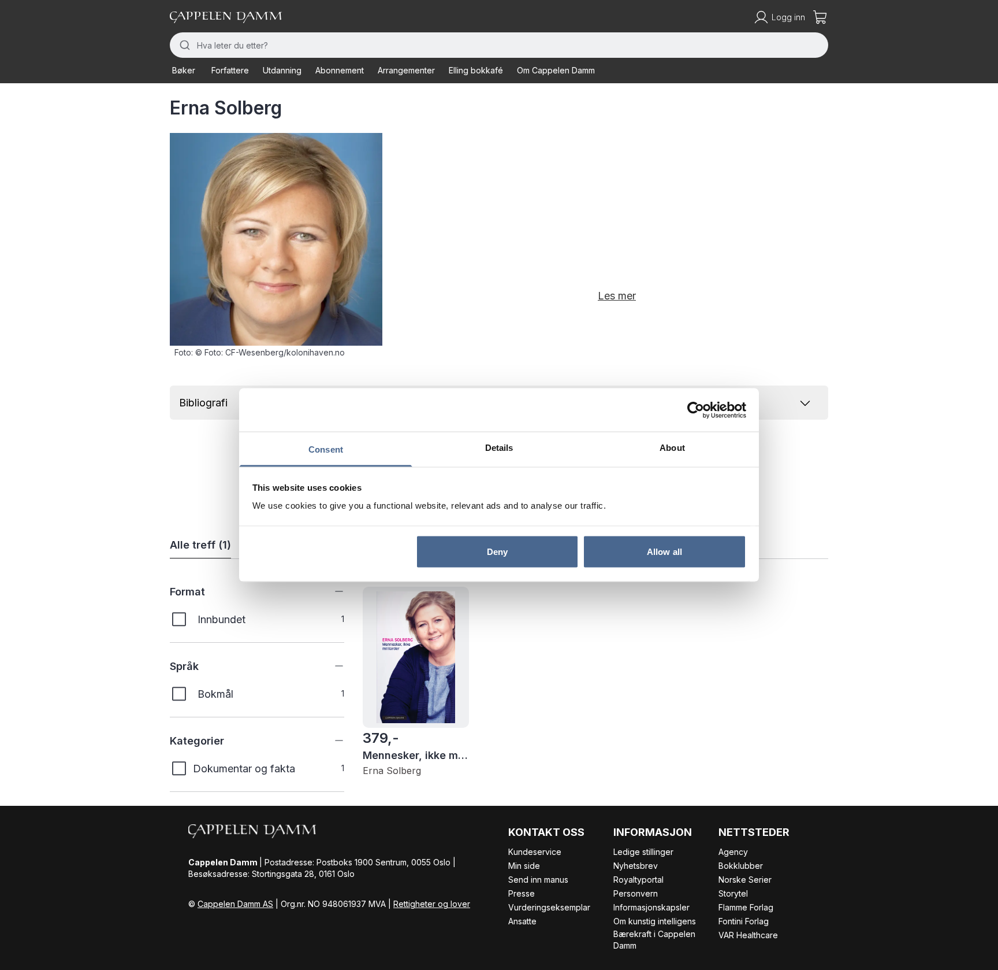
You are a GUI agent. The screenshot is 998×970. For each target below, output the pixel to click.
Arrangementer (406, 70)
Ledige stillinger (643, 852)
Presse (521, 893)
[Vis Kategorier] (330, 740)
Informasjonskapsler (651, 907)
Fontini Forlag (743, 921)
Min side (524, 866)
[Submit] (183, 45)
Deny (497, 551)
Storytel (733, 893)
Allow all (664, 551)
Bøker (183, 70)
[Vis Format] (330, 591)
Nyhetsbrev (635, 866)
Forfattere (230, 70)
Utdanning (282, 70)
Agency (733, 852)
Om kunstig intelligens (654, 921)
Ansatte (522, 921)
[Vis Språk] (330, 666)
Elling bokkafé (476, 70)
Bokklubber (740, 866)
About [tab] (672, 448)
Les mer (617, 296)
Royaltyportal (638, 879)
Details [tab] (499, 448)
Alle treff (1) (200, 545)
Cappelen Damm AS (235, 904)
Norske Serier (745, 879)
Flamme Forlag (745, 907)
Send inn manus (538, 879)
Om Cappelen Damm (556, 70)
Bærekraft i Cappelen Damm (654, 939)
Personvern (635, 893)
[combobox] (499, 45)
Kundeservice (534, 852)
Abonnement (339, 70)
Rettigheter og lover (431, 904)
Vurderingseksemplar (549, 907)
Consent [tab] (325, 449)
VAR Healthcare (748, 935)
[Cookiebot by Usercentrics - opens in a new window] (695, 410)
